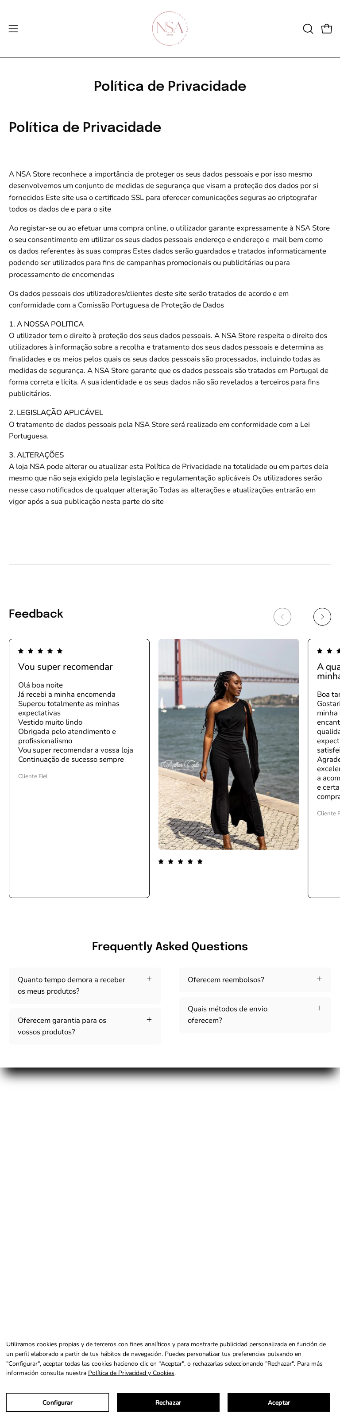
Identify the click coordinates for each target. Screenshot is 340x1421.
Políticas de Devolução (46, 1269)
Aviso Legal (28, 1299)
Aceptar (279, 1402)
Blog (186, 1177)
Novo (187, 1116)
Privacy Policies (35, 1284)
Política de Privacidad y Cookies (131, 1373)
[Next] (322, 617)
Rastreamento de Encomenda (228, 1162)
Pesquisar (25, 1238)
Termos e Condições (42, 1253)
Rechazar (168, 1402)
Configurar (57, 1402)
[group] (170, 768)
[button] (307, 29)
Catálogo (194, 1131)
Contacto (194, 1193)
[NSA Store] (170, 29)
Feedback (195, 1147)
